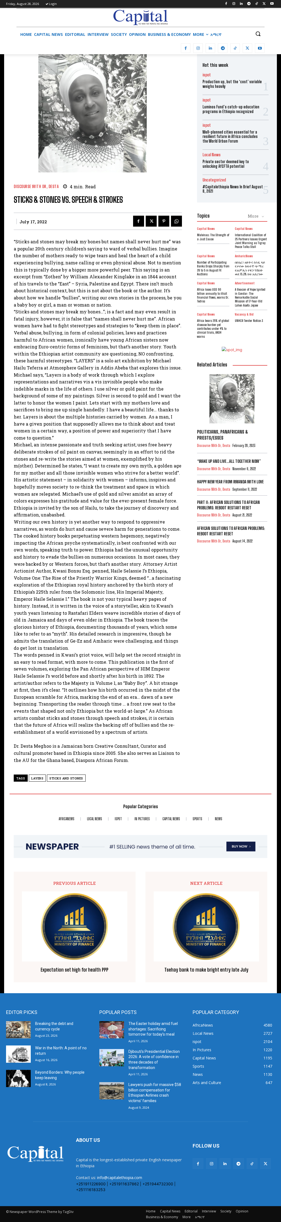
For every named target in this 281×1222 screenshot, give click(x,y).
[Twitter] (264, 4)
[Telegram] (249, 4)
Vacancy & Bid (244, 314)
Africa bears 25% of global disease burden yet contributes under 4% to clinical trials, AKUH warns (213, 329)
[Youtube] (272, 4)
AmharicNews (244, 256)
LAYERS (37, 778)
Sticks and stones (66, 778)
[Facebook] (226, 4)
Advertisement (245, 283)
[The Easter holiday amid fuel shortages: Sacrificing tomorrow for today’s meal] (111, 1029)
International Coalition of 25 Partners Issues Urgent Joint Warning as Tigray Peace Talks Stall (251, 241)
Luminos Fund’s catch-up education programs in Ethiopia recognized (231, 109)
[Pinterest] (163, 221)
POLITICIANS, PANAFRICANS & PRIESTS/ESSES (222, 435)
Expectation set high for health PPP (74, 970)
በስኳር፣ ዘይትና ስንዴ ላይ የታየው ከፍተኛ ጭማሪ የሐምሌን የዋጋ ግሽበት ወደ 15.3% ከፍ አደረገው (250, 268)
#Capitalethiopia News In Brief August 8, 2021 (233, 189)
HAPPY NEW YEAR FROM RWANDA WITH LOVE (230, 481)
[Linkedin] (241, 4)
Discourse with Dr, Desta (36, 186)
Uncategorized (214, 180)
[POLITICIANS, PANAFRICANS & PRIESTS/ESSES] (232, 398)
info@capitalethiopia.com (119, 1177)
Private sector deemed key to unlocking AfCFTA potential (226, 164)
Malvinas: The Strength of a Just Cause (213, 237)
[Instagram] (234, 4)
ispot (207, 75)
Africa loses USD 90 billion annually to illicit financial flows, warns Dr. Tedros (213, 295)
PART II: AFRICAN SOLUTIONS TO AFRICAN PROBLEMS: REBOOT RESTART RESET (228, 505)
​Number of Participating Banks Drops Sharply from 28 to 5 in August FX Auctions (213, 268)
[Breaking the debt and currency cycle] (18, 1029)
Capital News (206, 228)
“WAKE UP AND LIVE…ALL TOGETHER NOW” (229, 461)
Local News (212, 155)
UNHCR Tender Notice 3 (249, 321)
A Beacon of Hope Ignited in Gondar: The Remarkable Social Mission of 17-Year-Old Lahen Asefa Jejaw (250, 297)
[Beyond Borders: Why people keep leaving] (18, 1078)
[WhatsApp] (176, 221)
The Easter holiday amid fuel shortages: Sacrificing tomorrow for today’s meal (153, 1028)
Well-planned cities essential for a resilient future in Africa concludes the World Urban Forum (230, 137)
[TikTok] (257, 4)
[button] (258, 33)
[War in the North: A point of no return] (18, 1054)
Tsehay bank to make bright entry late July (206, 970)
